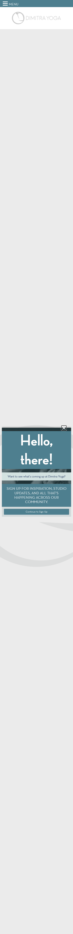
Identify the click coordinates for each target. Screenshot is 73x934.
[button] (6, 3)
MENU (13, 4)
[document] (36, 467)
